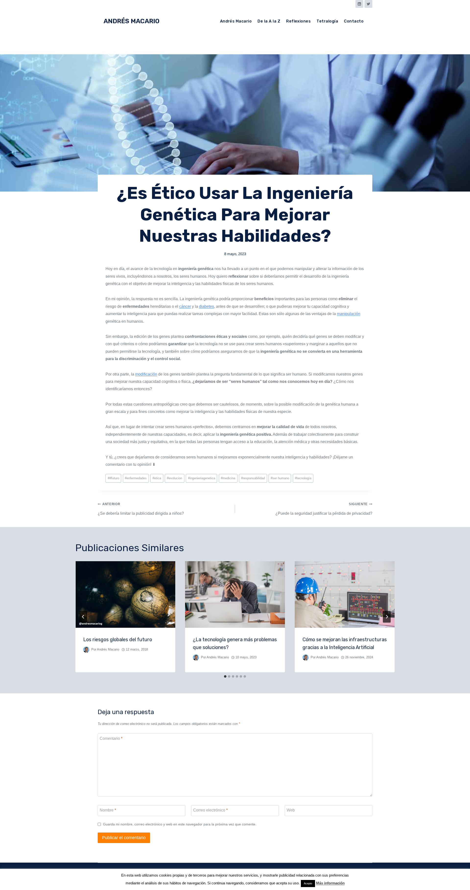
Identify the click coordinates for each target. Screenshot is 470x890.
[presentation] (125, 594)
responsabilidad (253, 478)
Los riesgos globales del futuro (117, 639)
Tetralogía (327, 21)
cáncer (185, 306)
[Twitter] (368, 4)
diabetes (206, 306)
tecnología (303, 478)
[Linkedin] (359, 4)
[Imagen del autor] (86, 650)
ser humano (280, 478)
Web (291, 810)
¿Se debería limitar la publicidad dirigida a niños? (141, 508)
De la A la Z (269, 21)
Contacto (354, 21)
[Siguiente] (387, 617)
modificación (146, 374)
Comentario (111, 738)
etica (157, 478)
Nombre (108, 810)
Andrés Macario (236, 21)
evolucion (174, 478)
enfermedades (136, 478)
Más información (330, 883)
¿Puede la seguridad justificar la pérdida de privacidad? (323, 508)
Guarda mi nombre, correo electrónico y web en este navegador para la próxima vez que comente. (179, 824)
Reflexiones (298, 21)
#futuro (113, 478)
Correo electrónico (210, 810)
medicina (228, 478)
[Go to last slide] (83, 617)
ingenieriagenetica (201, 478)
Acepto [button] (308, 883)
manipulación (348, 314)
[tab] (225, 676)
